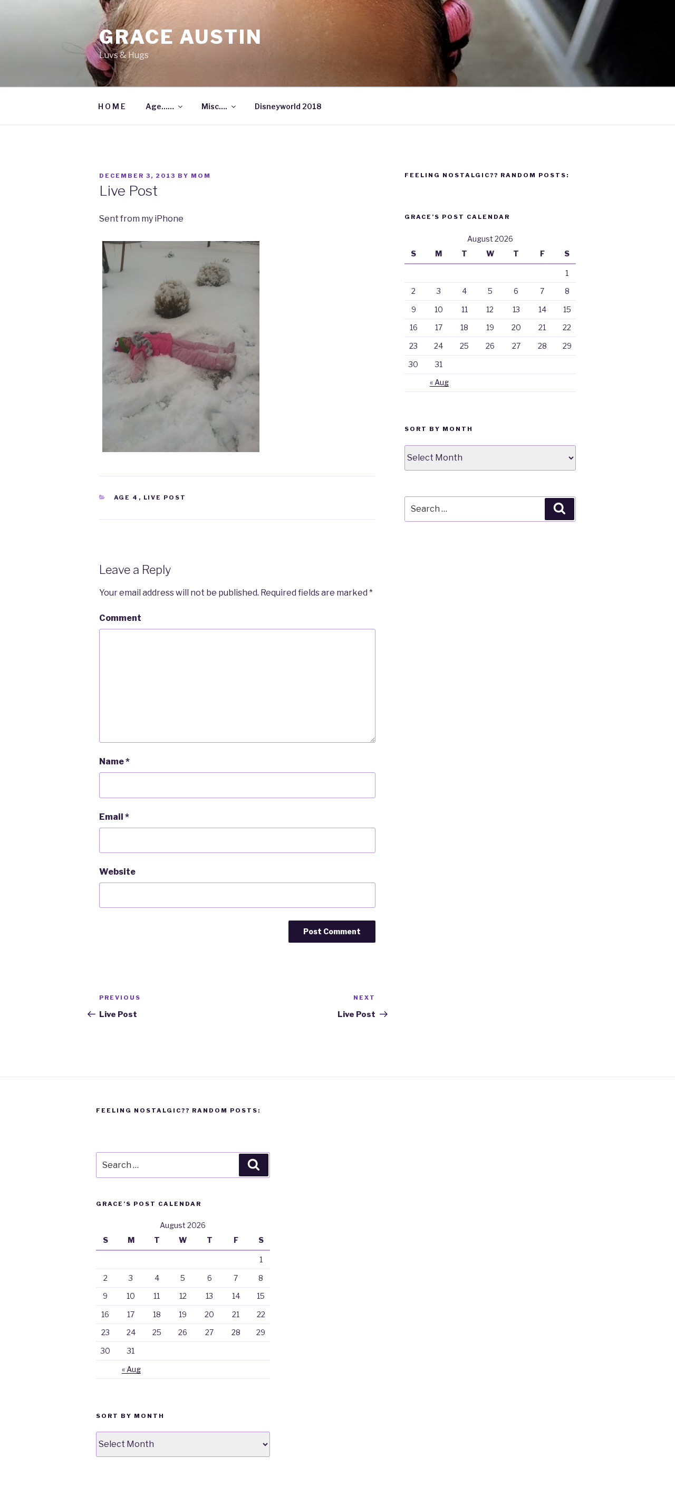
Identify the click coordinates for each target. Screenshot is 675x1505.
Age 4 (126, 497)
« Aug (439, 382)
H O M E (112, 106)
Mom (201, 175)
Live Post (165, 497)
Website (117, 872)
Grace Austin (181, 37)
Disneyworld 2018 (288, 106)
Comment (120, 618)
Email (114, 817)
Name (114, 761)
